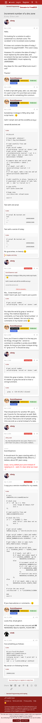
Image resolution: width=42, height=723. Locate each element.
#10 (37, 617)
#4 (37, 268)
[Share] (34, 28)
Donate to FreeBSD (28, 7)
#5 (37, 335)
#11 (37, 640)
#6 (37, 360)
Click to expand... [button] (21, 289)
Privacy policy (28, 701)
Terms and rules (17, 701)
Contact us (8, 701)
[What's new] (32, 2)
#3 (37, 109)
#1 (37, 28)
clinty (7, 16)
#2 (37, 87)
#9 (37, 482)
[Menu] (6, 2)
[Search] (36, 2)
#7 (37, 408)
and (12, 255)
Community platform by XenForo (21, 706)
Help (34, 701)
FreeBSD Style (10, 698)
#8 (37, 434)
